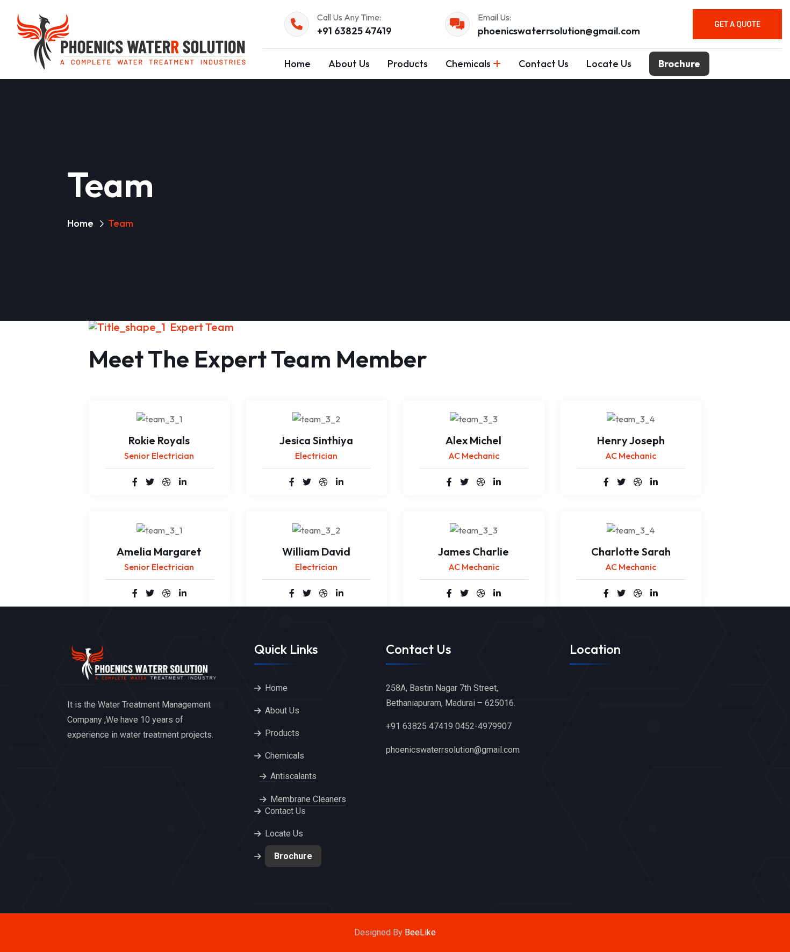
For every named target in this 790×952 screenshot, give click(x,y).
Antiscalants (293, 776)
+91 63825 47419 (354, 31)
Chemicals (468, 63)
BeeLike (420, 932)
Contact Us (544, 63)
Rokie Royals (159, 440)
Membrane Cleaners (308, 799)
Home (297, 63)
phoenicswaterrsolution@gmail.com (559, 31)
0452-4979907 (483, 726)
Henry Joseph (631, 440)
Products (407, 63)
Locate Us (608, 63)
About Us (349, 63)
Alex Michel (473, 440)
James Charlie (473, 551)
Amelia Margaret (159, 551)
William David (316, 551)
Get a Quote (737, 24)
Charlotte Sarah (631, 551)
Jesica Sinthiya (316, 440)
